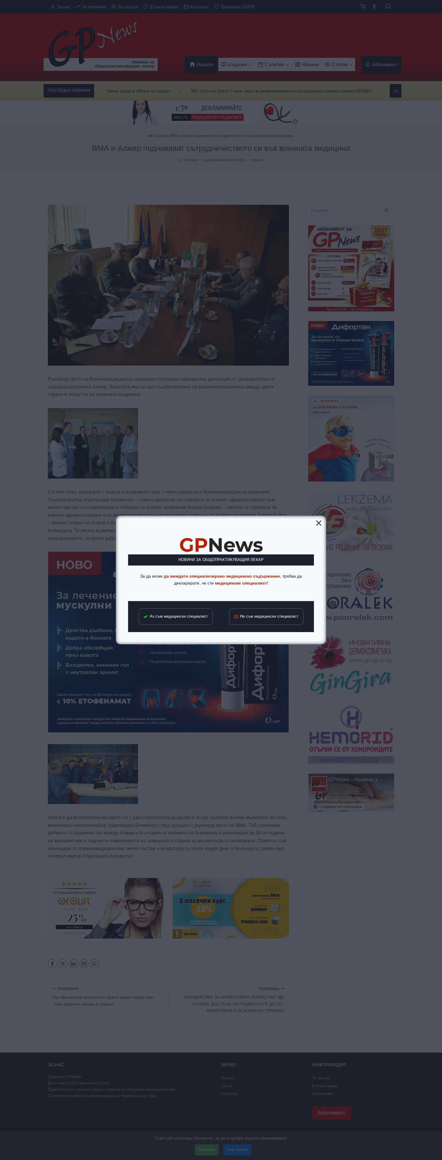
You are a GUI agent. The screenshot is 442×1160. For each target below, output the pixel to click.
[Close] (318, 523)
